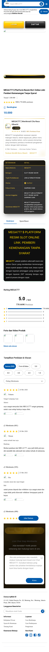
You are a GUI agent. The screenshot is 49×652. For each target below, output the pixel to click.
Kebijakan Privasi (9, 620)
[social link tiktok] (39, 635)
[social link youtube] (31, 635)
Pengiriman (29, 626)
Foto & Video (23, 366)
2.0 (29, 373)
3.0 (19, 373)
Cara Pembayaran (31, 623)
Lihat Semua (28, 518)
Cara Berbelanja (30, 620)
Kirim (34, 580)
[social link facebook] (35, 635)
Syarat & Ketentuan (10, 623)
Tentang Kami (8, 626)
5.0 (36, 366)
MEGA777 (33, 153)
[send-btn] (42, 611)
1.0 (40, 373)
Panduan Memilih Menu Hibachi (16, 153)
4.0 (8, 373)
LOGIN (14, 24)
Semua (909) (9, 366)
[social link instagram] (26, 635)
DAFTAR (35, 24)
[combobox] (24, 381)
